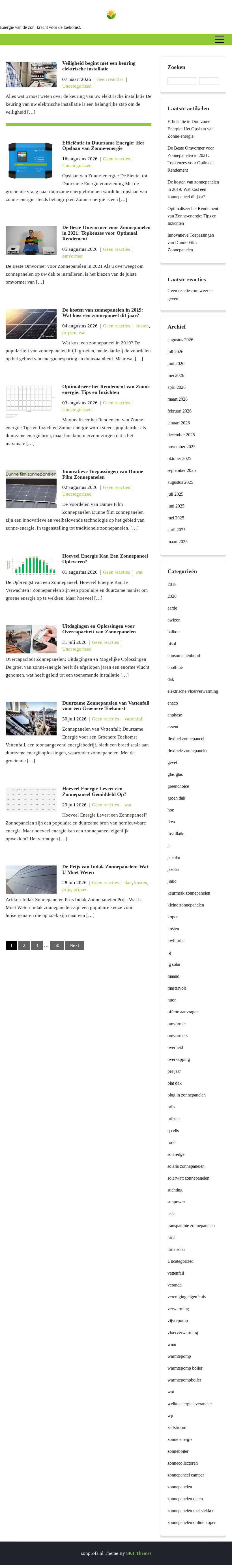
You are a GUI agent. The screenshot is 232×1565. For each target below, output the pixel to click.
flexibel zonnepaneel (185, 738)
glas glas (175, 774)
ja (169, 845)
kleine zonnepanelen (185, 905)
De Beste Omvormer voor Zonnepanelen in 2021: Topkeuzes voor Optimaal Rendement (106, 233)
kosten (142, 326)
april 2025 (176, 529)
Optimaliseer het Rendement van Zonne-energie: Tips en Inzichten (106, 389)
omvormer (72, 256)
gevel (172, 762)
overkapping (178, 1059)
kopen (173, 916)
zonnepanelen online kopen (191, 1522)
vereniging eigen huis (186, 1296)
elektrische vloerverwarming (192, 691)
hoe (170, 810)
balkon (173, 631)
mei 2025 (175, 517)
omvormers (177, 1035)
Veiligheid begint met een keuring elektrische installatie (99, 66)
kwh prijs (175, 940)
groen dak (176, 798)
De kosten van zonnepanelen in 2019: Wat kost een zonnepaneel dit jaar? (102, 312)
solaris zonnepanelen (186, 1166)
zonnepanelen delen (185, 1498)
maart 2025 (177, 541)
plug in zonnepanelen (186, 1095)
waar (171, 1344)
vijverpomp (177, 1320)
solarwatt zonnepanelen (188, 1178)
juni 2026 (175, 363)
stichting (174, 1190)
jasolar (173, 869)
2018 (172, 584)
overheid (175, 1047)
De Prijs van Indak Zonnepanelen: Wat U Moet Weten (105, 869)
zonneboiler (177, 1451)
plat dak (174, 1083)
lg (169, 952)
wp (170, 1415)
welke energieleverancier (189, 1403)
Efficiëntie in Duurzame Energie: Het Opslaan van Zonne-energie (103, 145)
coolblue (175, 667)
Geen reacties (110, 79)
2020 (172, 596)
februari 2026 (179, 411)
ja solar (173, 857)
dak (128, 882)
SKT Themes (139, 1553)
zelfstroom (176, 1427)
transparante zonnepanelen (191, 1225)
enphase (174, 715)
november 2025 (181, 446)
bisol (171, 643)
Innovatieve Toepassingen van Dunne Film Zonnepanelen (102, 474)
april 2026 (176, 387)
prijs (66, 889)
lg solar (174, 964)
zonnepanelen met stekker (190, 1510)
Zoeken (176, 67)
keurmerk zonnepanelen (188, 893)
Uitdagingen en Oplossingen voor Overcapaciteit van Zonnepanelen (99, 628)
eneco (172, 703)
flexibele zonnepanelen (188, 750)
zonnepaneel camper (185, 1475)
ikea (171, 821)
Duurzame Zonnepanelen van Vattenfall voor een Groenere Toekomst (105, 705)
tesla (171, 1213)
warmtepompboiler (184, 1380)
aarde (172, 608)
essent (172, 726)
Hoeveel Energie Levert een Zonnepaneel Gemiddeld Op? (94, 791)
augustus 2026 (180, 339)
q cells (173, 1130)
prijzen (69, 332)
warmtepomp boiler (184, 1368)
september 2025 (181, 470)
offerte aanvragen (183, 1011)
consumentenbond (183, 655)
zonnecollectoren (182, 1463)
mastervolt (176, 988)
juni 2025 (175, 506)
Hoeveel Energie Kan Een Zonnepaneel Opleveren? (105, 558)
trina (171, 1237)
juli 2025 (175, 494)
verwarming (178, 1308)
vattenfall (134, 719)
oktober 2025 (179, 458)
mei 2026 (175, 375)
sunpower (176, 1201)
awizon (174, 620)
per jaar (174, 1071)
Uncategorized (77, 86)
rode (171, 1142)
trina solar (176, 1249)
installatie (175, 833)
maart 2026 (177, 399)
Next (74, 945)
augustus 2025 (180, 482)
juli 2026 (175, 351)
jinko (172, 881)
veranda (174, 1285)
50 (56, 945)
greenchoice (178, 786)
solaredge (175, 1154)
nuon (172, 1000)
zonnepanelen (179, 1486)
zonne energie (179, 1439)
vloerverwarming (182, 1332)
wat (82, 332)
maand (173, 976)
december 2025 (181, 434)
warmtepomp (179, 1356)
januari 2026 (178, 422)
